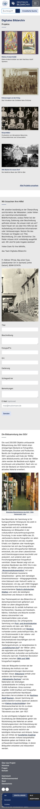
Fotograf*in (6, 348)
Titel (3, 325)
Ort (3, 358)
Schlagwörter (7, 378)
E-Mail (9, 401)
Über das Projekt (8, 763)
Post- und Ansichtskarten (26, 623)
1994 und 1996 (23, 658)
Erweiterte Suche (29, 11)
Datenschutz (7, 784)
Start (4, 781)
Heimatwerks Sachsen (11, 679)
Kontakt (5, 771)
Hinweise (5, 765)
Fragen (4, 768)
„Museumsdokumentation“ (13, 570)
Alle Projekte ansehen (29, 185)
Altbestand (19, 674)
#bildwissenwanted (10, 778)
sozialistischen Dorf (10, 648)
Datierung (6, 368)
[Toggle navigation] (35, 3)
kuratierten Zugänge (27, 735)
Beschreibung (7, 335)
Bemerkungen (7, 388)
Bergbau (30, 629)
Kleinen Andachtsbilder (15, 703)
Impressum (6, 776)
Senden (6, 413)
